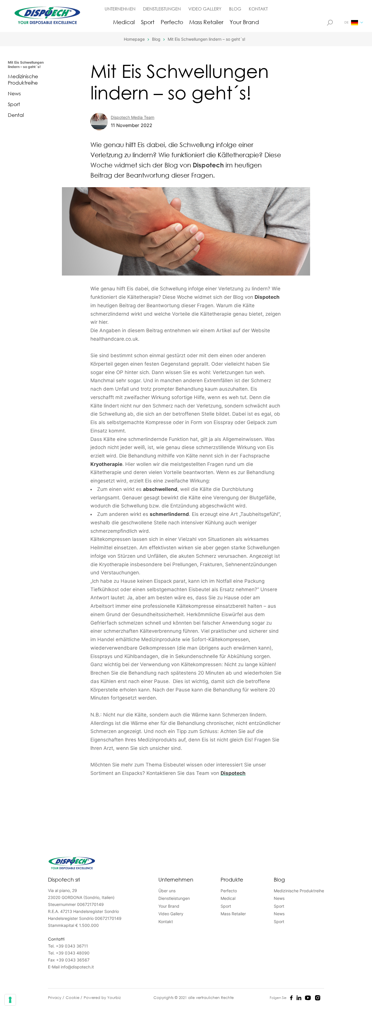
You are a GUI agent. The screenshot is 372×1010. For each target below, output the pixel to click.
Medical (124, 22)
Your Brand (244, 22)
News (14, 93)
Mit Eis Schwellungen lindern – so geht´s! (206, 39)
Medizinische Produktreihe (23, 79)
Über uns (167, 890)
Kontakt (165, 921)
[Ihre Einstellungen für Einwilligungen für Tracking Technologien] (10, 999)
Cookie (73, 997)
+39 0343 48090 (73, 952)
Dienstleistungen (174, 898)
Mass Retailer (206, 22)
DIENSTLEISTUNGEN (162, 8)
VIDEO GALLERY (204, 8)
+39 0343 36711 (72, 945)
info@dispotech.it (77, 966)
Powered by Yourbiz (102, 997)
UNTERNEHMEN (120, 8)
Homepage (134, 39)
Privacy (55, 997)
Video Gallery (170, 913)
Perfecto (172, 22)
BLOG (235, 8)
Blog (156, 39)
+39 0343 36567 (73, 959)
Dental (16, 115)
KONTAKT (258, 8)
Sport (147, 22)
